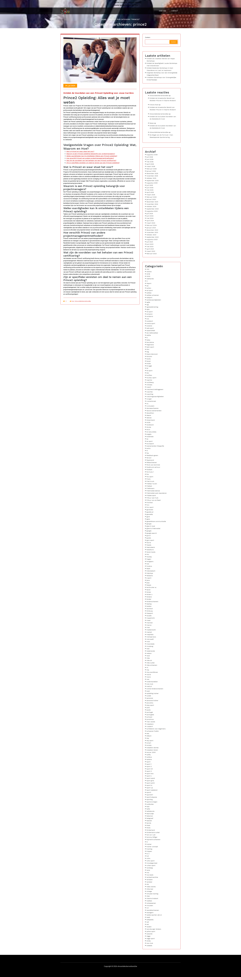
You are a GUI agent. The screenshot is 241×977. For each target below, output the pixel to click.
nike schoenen (152, 665)
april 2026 (150, 164)
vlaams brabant (152, 898)
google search (152, 533)
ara (148, 319)
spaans (149, 759)
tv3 (148, 856)
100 (148, 269)
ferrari (149, 458)
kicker (149, 592)
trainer (149, 844)
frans (148, 479)
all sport (150, 312)
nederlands (151, 651)
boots (149, 359)
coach (149, 387)
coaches (150, 392)
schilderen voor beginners (156, 729)
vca (148, 872)
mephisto (150, 634)
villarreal (150, 889)
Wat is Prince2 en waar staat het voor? (80, 151)
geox (148, 519)
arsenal (149, 326)
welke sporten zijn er (154, 915)
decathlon (150, 413)
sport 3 (149, 771)
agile (148, 302)
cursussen (150, 406)
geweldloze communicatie (156, 521)
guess (149, 538)
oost (148, 691)
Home (103, 19)
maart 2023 (151, 251)
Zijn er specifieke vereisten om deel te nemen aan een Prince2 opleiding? (93, 163)
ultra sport (150, 861)
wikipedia (150, 920)
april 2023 (150, 249)
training (149, 849)
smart (149, 743)
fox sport (150, 477)
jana (148, 580)
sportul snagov (152, 802)
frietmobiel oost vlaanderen (157, 493)
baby (148, 340)
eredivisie (150, 436)
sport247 (150, 795)
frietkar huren (152, 484)
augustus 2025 (152, 183)
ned (148, 649)
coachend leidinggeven (155, 389)
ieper (148, 568)
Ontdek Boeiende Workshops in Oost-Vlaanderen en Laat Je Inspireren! (160, 69)
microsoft (150, 639)
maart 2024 (151, 223)
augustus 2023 (152, 239)
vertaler (149, 882)
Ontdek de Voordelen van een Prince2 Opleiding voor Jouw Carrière (98, 93)
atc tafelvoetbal (152, 333)
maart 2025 (151, 195)
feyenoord (150, 460)
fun (148, 505)
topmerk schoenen (153, 839)
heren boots (151, 552)
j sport (149, 578)
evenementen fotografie (155, 446)
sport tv (149, 785)
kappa (149, 585)
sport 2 (149, 766)
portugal (150, 712)
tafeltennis (150, 811)
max (148, 627)
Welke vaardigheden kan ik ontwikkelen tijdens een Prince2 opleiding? (91, 156)
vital (148, 896)
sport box (150, 773)
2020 (148, 276)
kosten (149, 606)
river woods (151, 722)
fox (148, 474)
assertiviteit (151, 330)
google (149, 531)
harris (149, 543)
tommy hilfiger (152, 837)
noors (149, 677)
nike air (149, 660)
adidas (149, 293)
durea (149, 427)
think (148, 828)
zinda (149, 941)
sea (148, 733)
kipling (149, 604)
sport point (151, 783)
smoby (149, 745)
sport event (151, 778)
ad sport (150, 290)
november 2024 (152, 204)
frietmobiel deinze (153, 491)
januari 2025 (151, 199)
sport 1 (149, 764)
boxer (149, 361)
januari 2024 (151, 228)
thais (148, 825)
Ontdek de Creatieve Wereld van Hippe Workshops (161, 60)
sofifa (149, 755)
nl (147, 667)
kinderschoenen (152, 601)
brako (149, 363)
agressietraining (152, 307)
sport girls (150, 781)
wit (148, 922)
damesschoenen (153, 408)
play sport (150, 705)
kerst (148, 590)
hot (148, 564)
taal (148, 806)
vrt (148, 908)
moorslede (150, 644)
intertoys (150, 573)
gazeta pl (150, 512)
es (147, 439)
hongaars (150, 561)
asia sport (150, 328)
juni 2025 (150, 188)
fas (148, 453)
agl (148, 304)
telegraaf (150, 818)
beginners (150, 345)
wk (148, 924)
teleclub (150, 816)
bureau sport (151, 378)
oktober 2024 (151, 206)
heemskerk (151, 547)
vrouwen (150, 905)
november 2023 (152, 232)
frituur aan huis (152, 498)
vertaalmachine (152, 877)
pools (149, 710)
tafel (148, 809)
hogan (149, 559)
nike (148, 658)
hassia (149, 545)
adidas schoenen (153, 295)
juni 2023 (150, 244)
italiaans (150, 575)
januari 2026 (151, 171)
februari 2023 (152, 254)
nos (148, 679)
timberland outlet (153, 832)
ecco (148, 429)
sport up (150, 788)
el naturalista (151, 432)
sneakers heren (152, 750)
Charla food (154, 105)
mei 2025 (150, 190)
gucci (149, 535)
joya (148, 583)
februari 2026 (152, 169)
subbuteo (150, 804)
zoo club (150, 943)
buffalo (149, 375)
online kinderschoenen (155, 689)
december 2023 (152, 230)
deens (149, 415)
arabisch (150, 321)
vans (148, 870)
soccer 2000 (151, 752)
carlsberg (150, 382)
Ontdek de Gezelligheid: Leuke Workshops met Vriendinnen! (162, 64)
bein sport (150, 347)
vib (148, 884)
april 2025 (150, 192)
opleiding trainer (153, 693)
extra (148, 448)
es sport (150, 441)
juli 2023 (150, 242)
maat (148, 620)
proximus (150, 719)
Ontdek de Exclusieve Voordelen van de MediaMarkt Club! (163, 118)
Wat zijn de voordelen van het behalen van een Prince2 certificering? (91, 160)
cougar (149, 399)
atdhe (149, 335)
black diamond (152, 354)
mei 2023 (150, 246)
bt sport (149, 370)
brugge (149, 366)
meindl (149, 632)
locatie (149, 616)
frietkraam (150, 488)
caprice (149, 380)
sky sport (150, 740)
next (148, 656)
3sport (149, 283)
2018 (148, 274)
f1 (147, 451)
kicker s (149, 594)
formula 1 (150, 472)
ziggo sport (151, 938)
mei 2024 (150, 218)
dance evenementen (154, 411)
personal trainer (152, 700)
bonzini (149, 356)
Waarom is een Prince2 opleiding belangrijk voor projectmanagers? (90, 154)
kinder (149, 599)
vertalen (150, 879)
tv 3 (148, 854)
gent (148, 517)
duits (148, 422)
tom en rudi (151, 835)
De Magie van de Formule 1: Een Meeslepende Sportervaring (161, 136)
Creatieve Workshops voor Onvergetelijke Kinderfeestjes (161, 79)
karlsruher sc (151, 587)
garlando (150, 510)
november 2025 (152, 176)
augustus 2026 (152, 155)
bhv (148, 349)
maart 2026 (151, 166)
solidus (149, 757)
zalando (149, 934)
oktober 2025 (151, 178)
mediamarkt (151, 630)
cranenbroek (151, 401)
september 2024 (153, 209)
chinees (149, 385)
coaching (150, 394)
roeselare (150, 724)
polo (148, 707)
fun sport (150, 507)
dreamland (151, 420)
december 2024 (152, 202)
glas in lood (151, 526)
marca (149, 625)
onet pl (149, 686)
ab (147, 286)
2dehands (150, 279)
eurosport (150, 444)
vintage (149, 891)
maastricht (151, 618)
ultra (148, 858)
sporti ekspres (152, 797)
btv (148, 373)
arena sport (151, 323)
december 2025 (152, 173)
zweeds (149, 945)
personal (150, 698)
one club (150, 684)
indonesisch (151, 571)
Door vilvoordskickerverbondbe (81, 301)
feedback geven (152, 455)
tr (147, 842)
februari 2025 (152, 197)
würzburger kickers (154, 929)
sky (148, 738)
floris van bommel (153, 465)
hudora (149, 566)
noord (149, 674)
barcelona (150, 342)
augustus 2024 (152, 211)
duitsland (150, 425)
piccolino (150, 703)
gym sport (150, 540)
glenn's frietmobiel (153, 528)
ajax (148, 309)
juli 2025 (150, 185)
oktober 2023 (151, 235)
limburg (150, 611)
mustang (150, 646)
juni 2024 (150, 216)
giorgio (149, 524)
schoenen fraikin (153, 731)
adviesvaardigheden (154, 300)
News (152, 123)
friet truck (150, 481)
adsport (149, 297)
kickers (149, 597)
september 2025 (153, 180)
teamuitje (150, 813)
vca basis (150, 875)
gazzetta (150, 514)
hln (148, 554)
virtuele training (152, 894)
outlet (149, 696)
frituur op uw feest (154, 500)
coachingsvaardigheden (155, 396)
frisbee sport (151, 495)
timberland (151, 830)
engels (149, 434)
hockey (149, 557)
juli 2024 (150, 213)
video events (151, 887)
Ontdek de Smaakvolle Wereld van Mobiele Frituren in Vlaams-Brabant (163, 99)
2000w (149, 272)
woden (149, 927)
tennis (149, 823)
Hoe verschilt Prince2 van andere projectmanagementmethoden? (90, 158)
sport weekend (152, 790)
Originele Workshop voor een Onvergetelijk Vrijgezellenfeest (162, 74)
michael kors (151, 637)
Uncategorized (152, 863)
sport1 (149, 792)
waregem (150, 912)
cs (147, 403)
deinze (149, 418)
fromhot (150, 502)
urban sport (151, 865)
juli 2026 (150, 157)
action (149, 288)
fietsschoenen (152, 462)
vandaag (150, 868)
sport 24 (150, 769)
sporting (150, 799)
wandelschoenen (153, 910)
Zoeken (147, 37)
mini (148, 641)
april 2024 (150, 221)
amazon (150, 314)
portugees (150, 715)
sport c (149, 776)
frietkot (149, 486)
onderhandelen (152, 682)
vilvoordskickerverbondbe (159, 95)
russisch (150, 726)
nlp (148, 670)
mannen (150, 623)
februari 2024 (152, 225)
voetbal (149, 901)
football (149, 469)
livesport (150, 613)
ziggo (148, 936)
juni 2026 (150, 159)
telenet (149, 821)
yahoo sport (151, 931)
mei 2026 (150, 162)
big (148, 352)
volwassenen (151, 903)
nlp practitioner (152, 672)
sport (148, 762)
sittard (149, 736)
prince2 (149, 717)
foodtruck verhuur (153, 467)
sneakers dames (153, 748)
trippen (149, 851)
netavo (149, 653)
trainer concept (152, 846)
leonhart (150, 608)
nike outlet (150, 663)
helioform (150, 550)
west (148, 917)
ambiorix (150, 316)
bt (147, 368)
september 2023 (153, 237)
